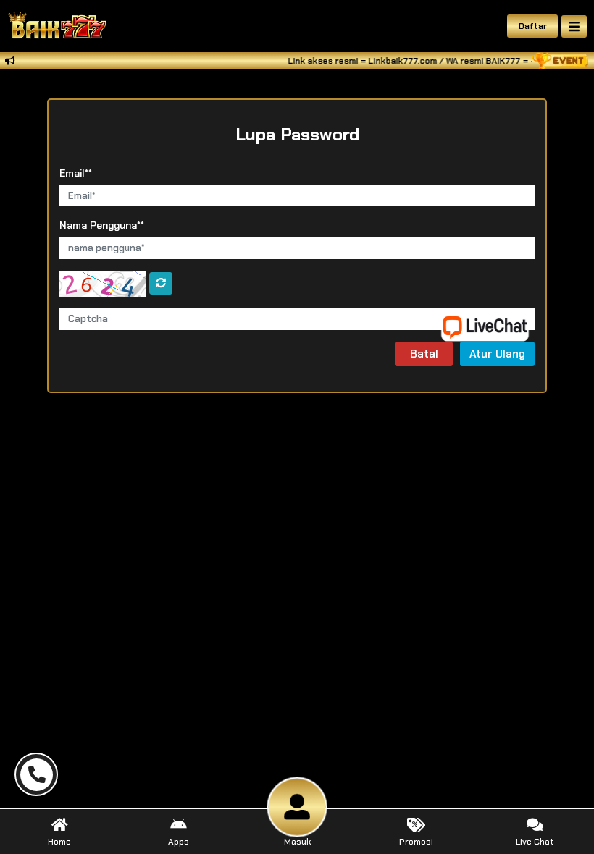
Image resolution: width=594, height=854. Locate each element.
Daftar (533, 26)
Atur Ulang (497, 354)
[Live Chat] (494, 326)
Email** (75, 172)
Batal (424, 354)
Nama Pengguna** (101, 225)
